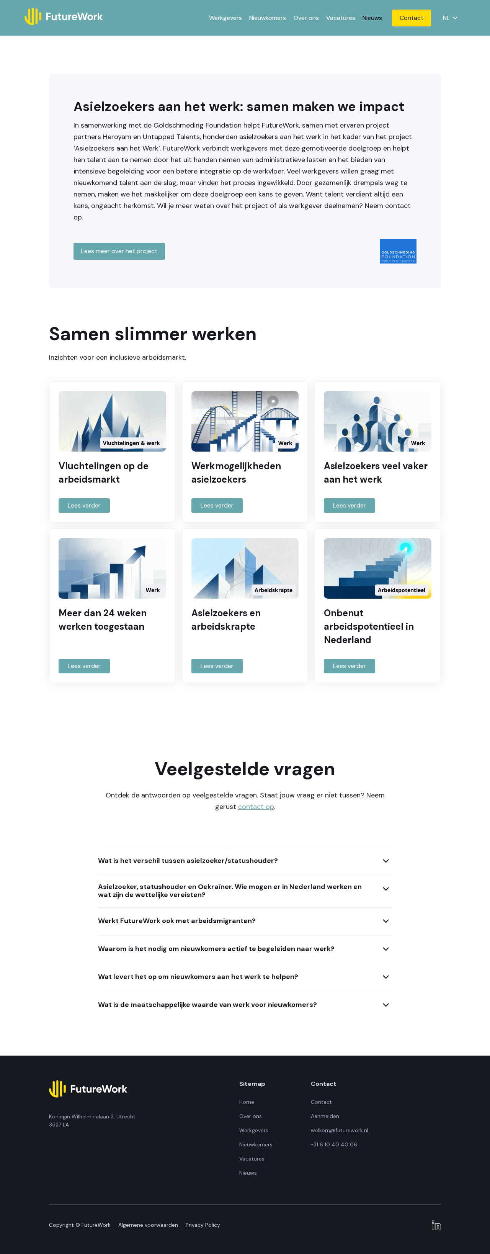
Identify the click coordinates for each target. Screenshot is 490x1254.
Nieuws (372, 18)
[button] (450, 17)
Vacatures (340, 18)
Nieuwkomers (267, 18)
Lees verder (84, 505)
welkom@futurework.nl (339, 1130)
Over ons (306, 18)
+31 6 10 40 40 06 (334, 1144)
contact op (256, 806)
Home (246, 1101)
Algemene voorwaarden (148, 1224)
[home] (63, 18)
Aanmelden (325, 1116)
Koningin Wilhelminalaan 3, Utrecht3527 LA (92, 1120)
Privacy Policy (203, 1224)
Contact (411, 18)
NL (446, 18)
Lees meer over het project (119, 251)
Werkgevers (225, 18)
